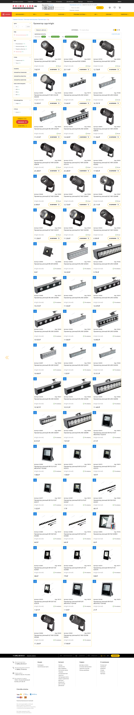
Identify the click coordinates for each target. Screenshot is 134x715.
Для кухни (60, 680)
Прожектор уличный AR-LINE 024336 (76, 399)
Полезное (102, 672)
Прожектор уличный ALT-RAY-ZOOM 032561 (76, 636)
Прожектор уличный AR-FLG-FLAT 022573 (105, 467)
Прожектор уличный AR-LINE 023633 (76, 264)
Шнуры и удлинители (63, 678)
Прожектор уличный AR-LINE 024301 (76, 298)
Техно (18, 63)
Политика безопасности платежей (25, 700)
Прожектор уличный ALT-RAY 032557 (46, 230)
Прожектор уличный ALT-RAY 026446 (46, 196)
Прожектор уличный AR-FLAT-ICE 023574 (104, 569)
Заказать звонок (31, 655)
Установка (59, 1)
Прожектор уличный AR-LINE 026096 (106, 399)
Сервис (81, 662)
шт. (104, 655)
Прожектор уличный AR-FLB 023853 (105, 534)
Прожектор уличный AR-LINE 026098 (76, 433)
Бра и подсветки (62, 668)
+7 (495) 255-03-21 (53, 9)
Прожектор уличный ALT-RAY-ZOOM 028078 (46, 163)
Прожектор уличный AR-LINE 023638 (106, 264)
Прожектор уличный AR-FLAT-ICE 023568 (75, 569)
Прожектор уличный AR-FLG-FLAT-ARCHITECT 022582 (45, 467)
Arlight (18, 103)
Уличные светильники (30, 19)
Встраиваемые (20, 43)
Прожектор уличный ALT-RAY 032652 (106, 230)
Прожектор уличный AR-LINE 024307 (46, 365)
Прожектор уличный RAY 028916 (45, 61)
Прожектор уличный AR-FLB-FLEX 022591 (105, 501)
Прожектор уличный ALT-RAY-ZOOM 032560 (46, 636)
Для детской (61, 682)
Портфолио (103, 666)
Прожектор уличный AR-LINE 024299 (46, 129)
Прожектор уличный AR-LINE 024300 (46, 298)
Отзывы (49, 1)
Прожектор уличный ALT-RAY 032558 (76, 230)
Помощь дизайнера (84, 670)
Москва (51, 5)
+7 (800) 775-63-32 (53, 7)
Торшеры (60, 672)
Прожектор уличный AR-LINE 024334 (46, 399)
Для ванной (61, 685)
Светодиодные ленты (63, 677)
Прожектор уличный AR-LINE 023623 (76, 95)
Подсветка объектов (21, 49)
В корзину (53, 69)
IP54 (17, 86)
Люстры (60, 665)
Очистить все (116, 34)
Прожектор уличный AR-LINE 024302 (106, 298)
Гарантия (30, 1)
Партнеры (102, 673)
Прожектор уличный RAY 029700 (104, 61)
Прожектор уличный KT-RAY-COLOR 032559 (46, 96)
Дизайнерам (70, 1)
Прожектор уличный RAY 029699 (75, 61)
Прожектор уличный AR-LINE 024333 (106, 365)
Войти (119, 1)
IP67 (18, 94)
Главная (15, 19)
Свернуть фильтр (41, 30)
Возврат (40, 1)
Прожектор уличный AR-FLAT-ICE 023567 (45, 569)
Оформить (115, 655)
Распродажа (40, 665)
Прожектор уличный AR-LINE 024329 (76, 365)
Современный (20, 60)
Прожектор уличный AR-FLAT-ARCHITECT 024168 (103, 602)
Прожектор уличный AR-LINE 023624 (106, 95)
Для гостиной (61, 683)
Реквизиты (103, 668)
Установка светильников (85, 666)
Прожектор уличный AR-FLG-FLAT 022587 (75, 501)
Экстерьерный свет (63, 673)
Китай (18, 112)
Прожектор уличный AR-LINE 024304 (76, 331)
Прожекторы (42, 19)
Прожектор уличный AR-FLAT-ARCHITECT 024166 (74, 602)
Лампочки (61, 675)
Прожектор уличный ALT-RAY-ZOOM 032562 (106, 163)
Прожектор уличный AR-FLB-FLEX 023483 (45, 535)
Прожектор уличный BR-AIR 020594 (46, 264)
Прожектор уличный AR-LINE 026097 (46, 433)
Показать (21, 122)
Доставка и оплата (18, 1)
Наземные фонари (21, 46)
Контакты (90, 1)
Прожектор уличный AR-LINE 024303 (46, 331)
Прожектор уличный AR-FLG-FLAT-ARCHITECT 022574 (105, 433)
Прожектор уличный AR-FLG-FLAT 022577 (45, 501)
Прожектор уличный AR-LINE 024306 (106, 331)
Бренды (80, 1)
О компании (104, 662)
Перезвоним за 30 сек (75, 5)
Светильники (61, 666)
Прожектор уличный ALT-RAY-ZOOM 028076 (106, 130)
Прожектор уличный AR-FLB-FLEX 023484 (75, 535)
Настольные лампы (63, 670)
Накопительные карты (43, 666)
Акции (40, 662)
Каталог (7, 14)
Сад (43, 36)
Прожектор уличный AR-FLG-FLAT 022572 (75, 467)
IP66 (17, 92)
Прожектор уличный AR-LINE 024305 (76, 129)
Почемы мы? (103, 665)
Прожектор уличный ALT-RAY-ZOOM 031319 (76, 163)
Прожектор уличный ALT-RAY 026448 (106, 196)
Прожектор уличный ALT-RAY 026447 (76, 196)
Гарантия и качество (84, 668)
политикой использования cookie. (25, 708)
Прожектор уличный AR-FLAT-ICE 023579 (45, 602)
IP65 (18, 89)
